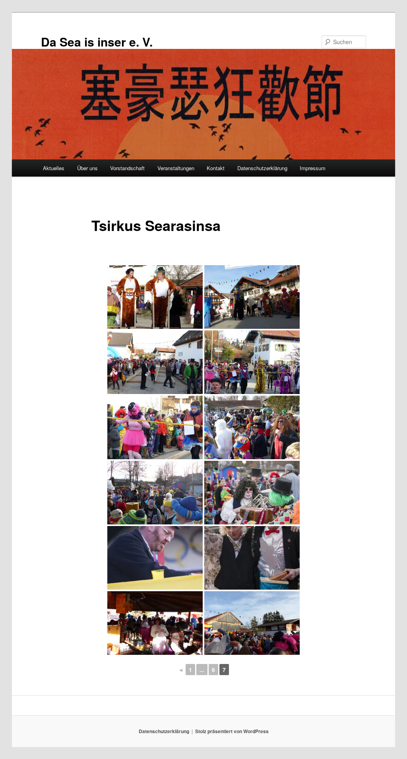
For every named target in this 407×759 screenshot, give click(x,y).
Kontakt (216, 168)
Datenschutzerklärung (262, 168)
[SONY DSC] (252, 492)
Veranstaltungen (175, 168)
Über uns (87, 168)
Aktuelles (53, 168)
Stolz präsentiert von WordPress (232, 731)
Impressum (313, 168)
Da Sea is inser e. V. (97, 41)
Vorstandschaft (127, 168)
